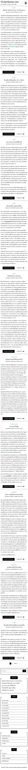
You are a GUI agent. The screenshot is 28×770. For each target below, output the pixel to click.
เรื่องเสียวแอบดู (5, 740)
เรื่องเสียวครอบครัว (14, 424)
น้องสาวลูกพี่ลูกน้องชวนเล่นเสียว (14, 494)
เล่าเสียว (14, 7)
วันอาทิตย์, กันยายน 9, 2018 (16, 627)
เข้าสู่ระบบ (4, 753)
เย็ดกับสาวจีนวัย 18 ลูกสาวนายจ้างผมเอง (14, 10)
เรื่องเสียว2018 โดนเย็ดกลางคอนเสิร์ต (14, 625)
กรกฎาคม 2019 (5, 708)
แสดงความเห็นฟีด (6, 758)
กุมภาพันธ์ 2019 (5, 713)
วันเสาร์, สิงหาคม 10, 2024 (16, 12)
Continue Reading (8, 72)
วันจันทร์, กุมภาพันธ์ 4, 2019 (16, 361)
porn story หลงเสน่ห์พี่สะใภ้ (14, 142)
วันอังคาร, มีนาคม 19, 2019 (16, 278)
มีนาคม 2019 (5, 710)
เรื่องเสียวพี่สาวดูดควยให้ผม (14, 206)
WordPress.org (5, 761)
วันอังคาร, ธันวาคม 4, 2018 (16, 428)
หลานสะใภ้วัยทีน (14, 426)
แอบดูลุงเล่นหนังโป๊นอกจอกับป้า (14, 359)
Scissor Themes (9, 767)
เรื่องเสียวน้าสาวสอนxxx (14, 276)
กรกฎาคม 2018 (5, 726)
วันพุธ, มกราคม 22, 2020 (17, 144)
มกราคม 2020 (5, 705)
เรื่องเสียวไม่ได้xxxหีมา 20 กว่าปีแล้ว (14, 80)
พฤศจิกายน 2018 (5, 718)
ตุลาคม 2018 (5, 720)
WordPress (24, 767)
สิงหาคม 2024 (5, 700)
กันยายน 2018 (5, 723)
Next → (16, 663)
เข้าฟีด (3, 756)
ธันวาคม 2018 (5, 715)
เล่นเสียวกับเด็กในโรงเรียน (14, 567)
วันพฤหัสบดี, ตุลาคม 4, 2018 (16, 569)
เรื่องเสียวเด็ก (14, 492)
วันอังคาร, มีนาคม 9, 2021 (16, 82)
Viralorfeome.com (10, 2)
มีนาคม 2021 (5, 703)
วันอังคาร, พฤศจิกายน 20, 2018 (16, 496)
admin (8, 12)
